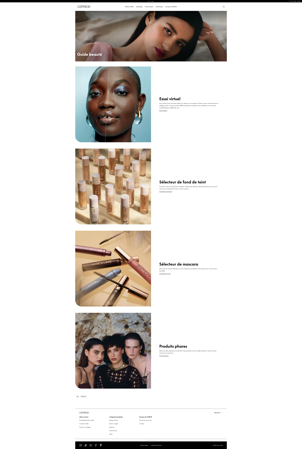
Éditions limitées (129, 7)
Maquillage (139, 7)
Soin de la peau (149, 7)
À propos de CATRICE (171, 7)
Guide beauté (159, 7)
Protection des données (156, 445)
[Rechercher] (224, 7)
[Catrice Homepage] (85, 6)
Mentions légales (144, 445)
